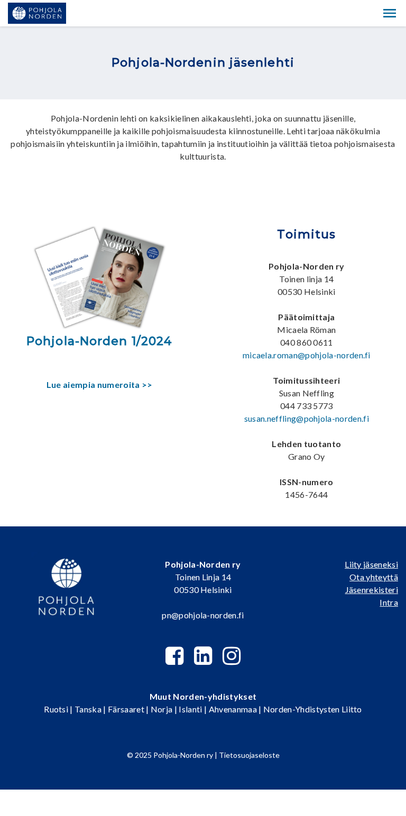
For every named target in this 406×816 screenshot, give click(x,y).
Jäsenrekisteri (371, 590)
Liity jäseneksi (371, 564)
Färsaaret (126, 709)
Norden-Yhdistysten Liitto (312, 709)
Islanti (190, 709)
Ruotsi (56, 709)
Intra (389, 602)
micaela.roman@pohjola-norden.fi (307, 355)
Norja (162, 709)
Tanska (88, 709)
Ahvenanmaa (233, 709)
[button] (389, 13)
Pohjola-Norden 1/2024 (99, 341)
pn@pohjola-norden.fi (203, 615)
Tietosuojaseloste (249, 754)
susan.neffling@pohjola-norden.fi (306, 418)
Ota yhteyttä (373, 577)
